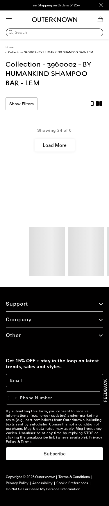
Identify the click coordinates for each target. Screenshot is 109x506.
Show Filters (21, 103)
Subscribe (55, 454)
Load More (55, 145)
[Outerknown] (54, 20)
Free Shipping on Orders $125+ (54, 5)
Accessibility (42, 483)
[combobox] (15, 398)
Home (10, 47)
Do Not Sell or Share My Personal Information (43, 489)
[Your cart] (100, 19)
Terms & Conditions (74, 477)
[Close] (101, 5)
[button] (9, 19)
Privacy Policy (17, 483)
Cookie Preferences (72, 483)
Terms (26, 441)
